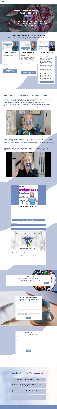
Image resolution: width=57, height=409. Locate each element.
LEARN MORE (46, 81)
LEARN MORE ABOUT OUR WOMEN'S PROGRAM (10, 71)
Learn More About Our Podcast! (28, 220)
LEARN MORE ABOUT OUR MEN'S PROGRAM (28, 73)
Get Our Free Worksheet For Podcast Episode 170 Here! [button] (28, 228)
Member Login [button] (28, 15)
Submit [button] (46, 282)
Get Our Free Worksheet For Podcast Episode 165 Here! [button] (28, 225)
